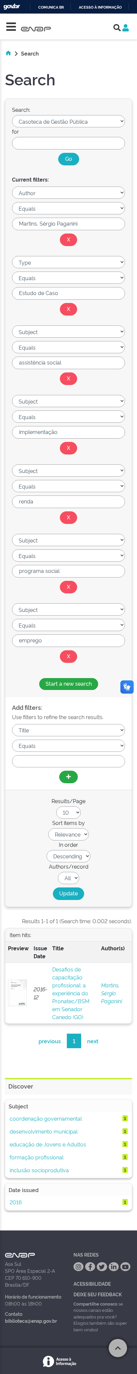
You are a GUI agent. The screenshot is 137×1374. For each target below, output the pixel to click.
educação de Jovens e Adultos (48, 1144)
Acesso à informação (100, 7)
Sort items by (68, 822)
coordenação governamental (46, 1118)
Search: (21, 109)
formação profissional (37, 1157)
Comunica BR (51, 7)
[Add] (68, 777)
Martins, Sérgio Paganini (111, 993)
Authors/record (68, 866)
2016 (16, 1202)
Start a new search (69, 683)
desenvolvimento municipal (43, 1131)
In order (68, 844)
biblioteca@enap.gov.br (31, 1320)
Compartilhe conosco (95, 1304)
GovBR (11, 7)
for (15, 131)
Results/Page (68, 800)
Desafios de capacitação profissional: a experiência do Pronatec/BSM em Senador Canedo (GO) (70, 993)
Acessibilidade (92, 1283)
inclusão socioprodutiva (39, 1170)
